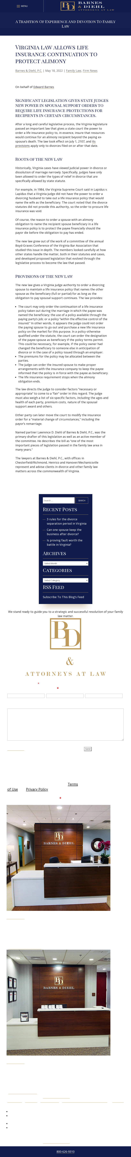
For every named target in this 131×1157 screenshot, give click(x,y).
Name (12, 688)
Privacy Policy (37, 789)
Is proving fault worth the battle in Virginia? (64, 542)
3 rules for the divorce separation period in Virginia (66, 521)
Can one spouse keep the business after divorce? (64, 532)
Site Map (31, 1101)
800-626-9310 (65, 1151)
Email (52, 688)
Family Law (73, 71)
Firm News (90, 71)
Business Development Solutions (84, 1101)
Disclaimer (15, 748)
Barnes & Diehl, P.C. (28, 71)
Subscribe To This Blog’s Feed (63, 597)
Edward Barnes (43, 87)
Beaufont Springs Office (25, 947)
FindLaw (118, 1101)
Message (15, 704)
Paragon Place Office (22, 1092)
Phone (90, 688)
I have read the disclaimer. (36, 798)
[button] (22, 6)
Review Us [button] (17, 1106)
